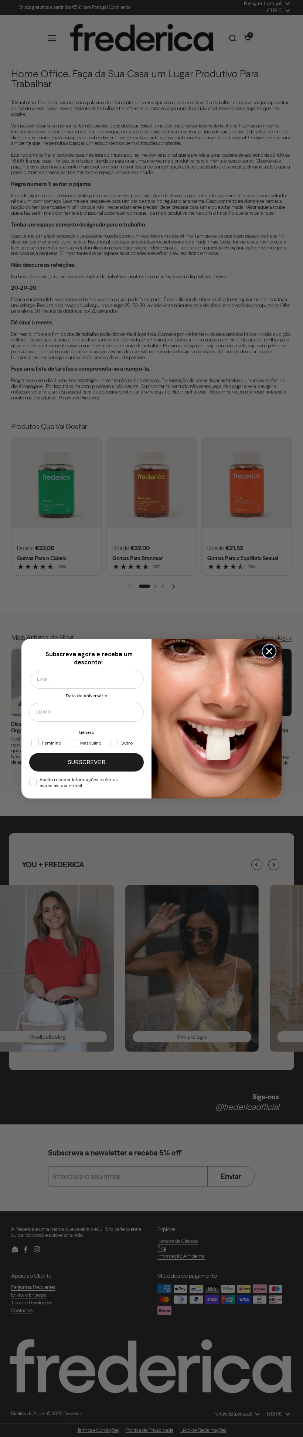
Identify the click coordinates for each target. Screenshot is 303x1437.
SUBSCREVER (86, 762)
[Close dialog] (269, 651)
